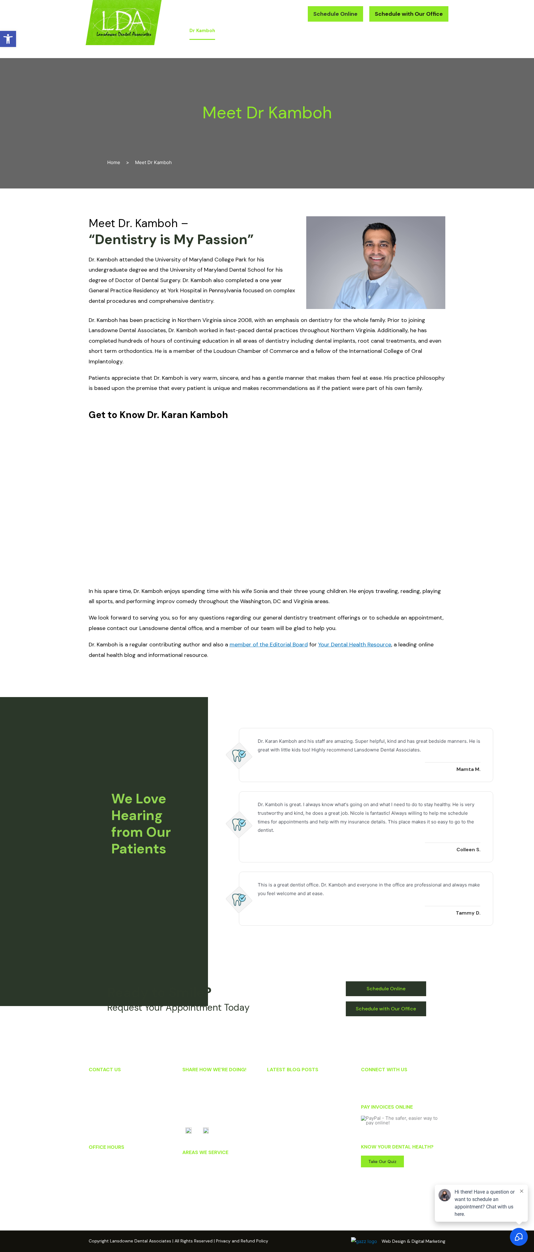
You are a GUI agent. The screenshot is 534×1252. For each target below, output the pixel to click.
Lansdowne (194, 1165)
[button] (275, 14)
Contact (429, 30)
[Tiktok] (398, 1084)
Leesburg (191, 1173)
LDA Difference (241, 30)
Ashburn (190, 1181)
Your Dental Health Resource (354, 644)
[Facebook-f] (367, 1084)
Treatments (281, 30)
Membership (317, 30)
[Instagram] (413, 1084)
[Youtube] (382, 1084)
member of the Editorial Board (269, 644)
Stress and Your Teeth (292, 1100)
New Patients (434, 49)
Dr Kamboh (202, 30)
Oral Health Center (389, 30)
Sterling (190, 1189)
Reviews (349, 30)
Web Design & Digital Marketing (413, 1241)
